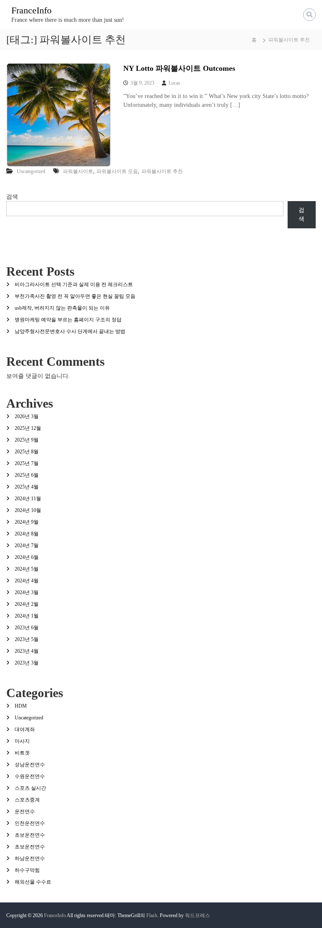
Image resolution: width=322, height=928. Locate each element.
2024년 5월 (27, 569)
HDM (21, 706)
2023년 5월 (27, 639)
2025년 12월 (28, 428)
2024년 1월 (27, 616)
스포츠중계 (27, 800)
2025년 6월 (27, 475)
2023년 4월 (27, 651)
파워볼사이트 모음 (117, 171)
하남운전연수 (30, 858)
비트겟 (22, 753)
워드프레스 (197, 915)
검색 (12, 197)
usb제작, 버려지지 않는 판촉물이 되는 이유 (62, 308)
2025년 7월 (27, 463)
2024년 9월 (27, 522)
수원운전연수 (30, 776)
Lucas (174, 83)
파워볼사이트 (78, 171)
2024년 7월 (27, 545)
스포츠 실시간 (30, 788)
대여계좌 (25, 729)
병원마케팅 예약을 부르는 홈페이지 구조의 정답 (68, 320)
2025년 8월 (27, 452)
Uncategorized (31, 171)
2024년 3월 (27, 592)
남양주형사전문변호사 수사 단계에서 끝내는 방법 (70, 331)
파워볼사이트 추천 (162, 171)
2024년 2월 (27, 604)
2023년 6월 (27, 628)
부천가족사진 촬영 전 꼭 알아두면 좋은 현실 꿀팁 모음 (75, 296)
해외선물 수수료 (33, 882)
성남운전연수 (30, 765)
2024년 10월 (28, 510)
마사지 (22, 741)
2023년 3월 (27, 663)
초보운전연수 (30, 835)
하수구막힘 (27, 870)
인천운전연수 (30, 823)
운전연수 (25, 811)
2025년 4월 (27, 487)
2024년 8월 (27, 534)
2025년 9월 (27, 440)
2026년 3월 (27, 416)
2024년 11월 (28, 498)
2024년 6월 (27, 557)
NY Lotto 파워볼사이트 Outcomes (179, 68)
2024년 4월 (27, 581)
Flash (151, 915)
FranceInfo (31, 10)
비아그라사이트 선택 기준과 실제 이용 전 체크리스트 (74, 284)
